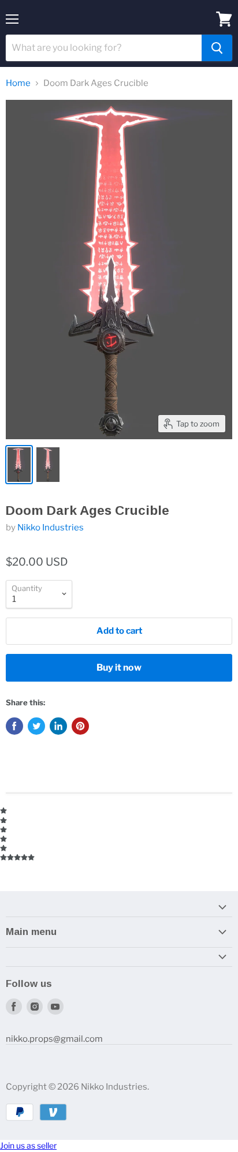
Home (18, 83)
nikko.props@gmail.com (54, 1039)
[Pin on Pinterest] (80, 726)
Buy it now (119, 667)
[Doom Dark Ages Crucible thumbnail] (19, 464)
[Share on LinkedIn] (58, 726)
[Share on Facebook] (14, 726)
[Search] (217, 48)
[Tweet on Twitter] (36, 726)
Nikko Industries (50, 527)
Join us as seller (28, 1145)
